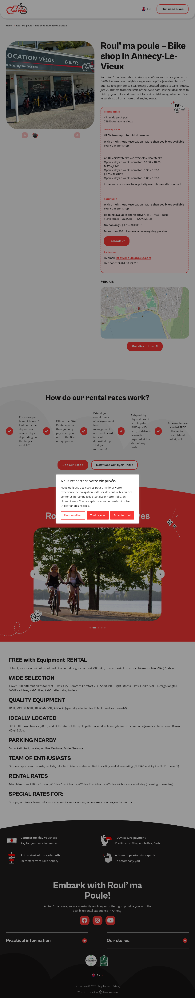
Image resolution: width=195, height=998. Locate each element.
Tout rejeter (97, 515)
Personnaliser (73, 515)
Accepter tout (122, 515)
